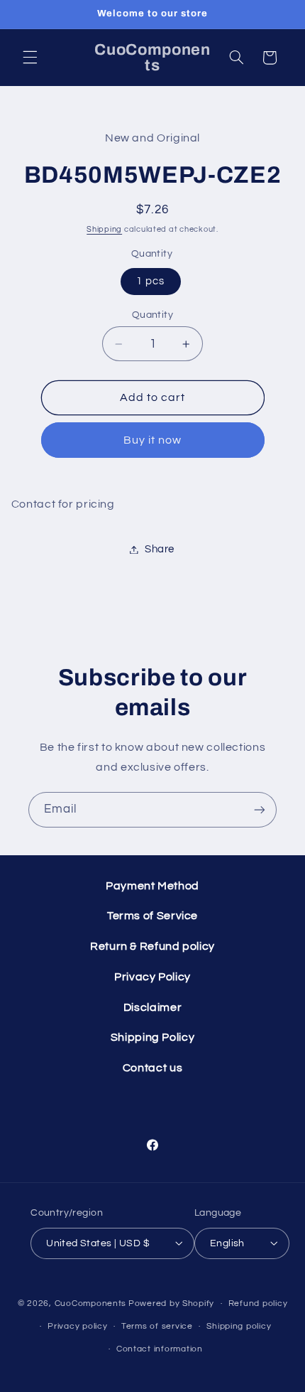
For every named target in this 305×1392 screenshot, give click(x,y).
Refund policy (258, 1303)
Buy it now (152, 440)
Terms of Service (152, 915)
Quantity (152, 315)
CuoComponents (91, 1303)
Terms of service (157, 1326)
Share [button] (159, 549)
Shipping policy (238, 1326)
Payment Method (152, 886)
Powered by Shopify (171, 1303)
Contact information (159, 1349)
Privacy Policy (152, 977)
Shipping (104, 229)
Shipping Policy (152, 1037)
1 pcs (150, 281)
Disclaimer (152, 1007)
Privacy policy (77, 1326)
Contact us (152, 1068)
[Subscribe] (259, 809)
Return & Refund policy (152, 946)
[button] (29, 57)
